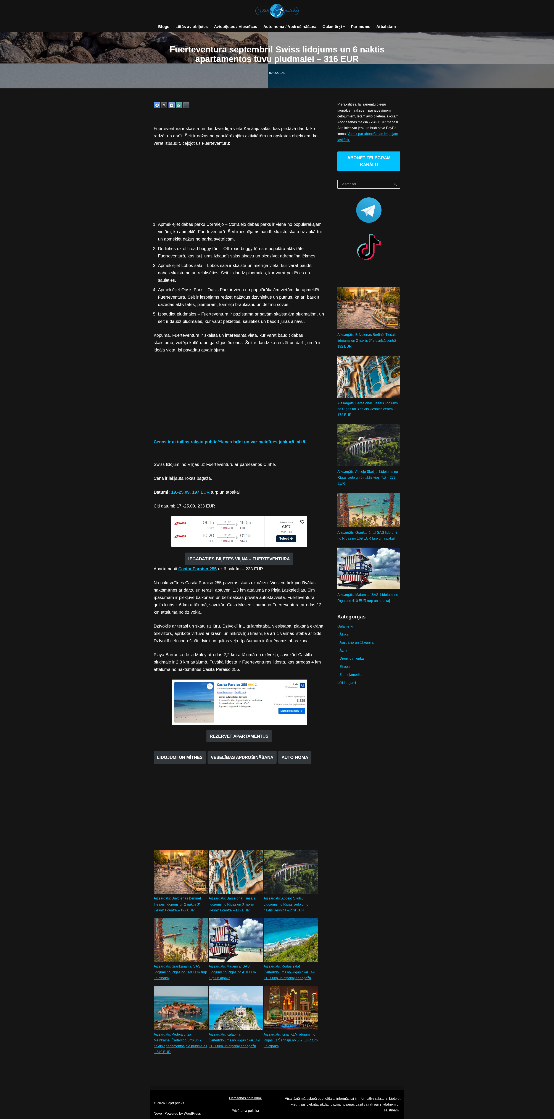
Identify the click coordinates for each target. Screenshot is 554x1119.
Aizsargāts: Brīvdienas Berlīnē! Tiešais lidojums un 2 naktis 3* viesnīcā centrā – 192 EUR (177, 904)
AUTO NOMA (295, 757)
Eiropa (345, 666)
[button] (344, 27)
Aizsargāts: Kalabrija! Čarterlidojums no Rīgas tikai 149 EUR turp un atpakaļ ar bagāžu (234, 1040)
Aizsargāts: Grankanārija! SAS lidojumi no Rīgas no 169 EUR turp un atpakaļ (180, 972)
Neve (158, 1113)
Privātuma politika (245, 1110)
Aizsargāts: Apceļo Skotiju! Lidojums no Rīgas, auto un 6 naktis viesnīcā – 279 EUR (286, 904)
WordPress (192, 1113)
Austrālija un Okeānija (357, 642)
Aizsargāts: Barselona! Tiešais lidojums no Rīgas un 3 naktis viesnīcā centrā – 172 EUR (232, 904)
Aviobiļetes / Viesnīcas (235, 26)
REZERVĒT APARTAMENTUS (239, 736)
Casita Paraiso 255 (197, 568)
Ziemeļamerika (351, 675)
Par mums (360, 26)
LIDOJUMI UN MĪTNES (180, 757)
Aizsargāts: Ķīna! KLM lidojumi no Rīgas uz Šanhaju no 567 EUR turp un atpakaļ (291, 1040)
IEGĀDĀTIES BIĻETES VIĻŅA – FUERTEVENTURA (239, 558)
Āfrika (344, 634)
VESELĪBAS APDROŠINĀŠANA (242, 757)
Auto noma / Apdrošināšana (290, 26)
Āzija (343, 650)
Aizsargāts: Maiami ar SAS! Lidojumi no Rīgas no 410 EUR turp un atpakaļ (232, 972)
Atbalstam (386, 26)
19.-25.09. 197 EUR (190, 492)
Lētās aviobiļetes (192, 26)
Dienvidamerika (352, 658)
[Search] (395, 184)
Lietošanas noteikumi (245, 1098)
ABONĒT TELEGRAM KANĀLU (369, 161)
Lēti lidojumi (346, 683)
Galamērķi (345, 626)
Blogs (163, 26)
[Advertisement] (239, 183)
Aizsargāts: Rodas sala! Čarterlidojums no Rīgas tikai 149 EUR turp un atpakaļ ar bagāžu (289, 972)
